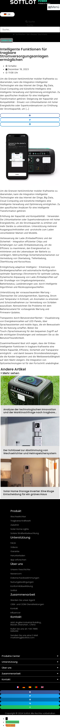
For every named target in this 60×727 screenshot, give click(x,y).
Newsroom (16, 573)
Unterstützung (9, 661)
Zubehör (14, 524)
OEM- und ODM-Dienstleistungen (27, 604)
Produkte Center (11, 656)
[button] (53, 7)
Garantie (14, 551)
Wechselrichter (18, 516)
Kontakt (14, 608)
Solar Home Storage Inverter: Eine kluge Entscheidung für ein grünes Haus (28, 492)
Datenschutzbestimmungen (24, 577)
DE (9, 14)
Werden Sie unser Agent (22, 600)
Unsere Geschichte (20, 569)
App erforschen (18, 559)
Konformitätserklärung (21, 586)
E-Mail (12, 725)
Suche (30, 25)
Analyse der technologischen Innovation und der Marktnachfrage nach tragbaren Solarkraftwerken (30, 412)
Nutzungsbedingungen (22, 581)
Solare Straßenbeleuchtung (24, 533)
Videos (14, 547)
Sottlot (13, 590)
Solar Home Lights (19, 529)
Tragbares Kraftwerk (20, 520)
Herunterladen (17, 555)
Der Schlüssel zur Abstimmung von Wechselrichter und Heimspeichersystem (29, 451)
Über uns (6, 667)
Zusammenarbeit (11, 673)
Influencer (15, 612)
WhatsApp (13, 722)
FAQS (13, 542)
